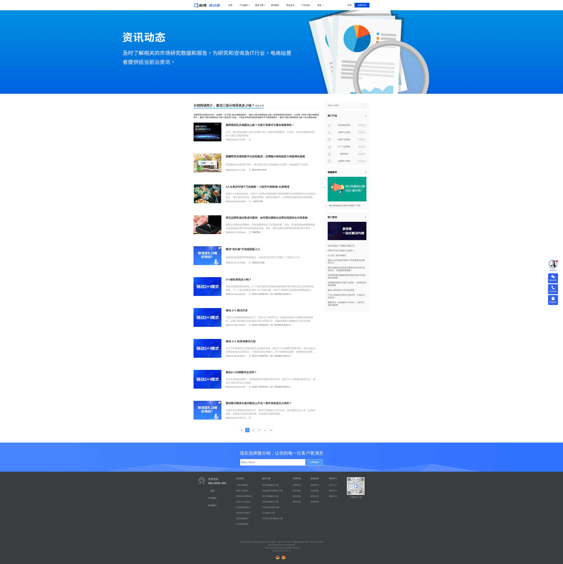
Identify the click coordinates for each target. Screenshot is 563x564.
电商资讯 (315, 485)
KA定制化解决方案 (270, 507)
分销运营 (315, 490)
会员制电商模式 (243, 507)
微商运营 (315, 496)
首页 (230, 5)
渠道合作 (290, 5)
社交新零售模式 (243, 513)
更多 (319, 5)
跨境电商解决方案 (270, 485)
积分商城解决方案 (270, 496)
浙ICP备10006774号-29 (281, 551)
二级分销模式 (242, 485)
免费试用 (362, 5)
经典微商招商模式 (244, 496)
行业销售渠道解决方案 (272, 518)
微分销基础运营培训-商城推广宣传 (345, 205)
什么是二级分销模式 (337, 255)
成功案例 (275, 5)
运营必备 (297, 496)
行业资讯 (306, 5)
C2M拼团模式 (242, 524)
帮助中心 (333, 490)
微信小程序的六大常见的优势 (341, 290)
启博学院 (297, 485)
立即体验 (314, 462)
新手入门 (333, 485)
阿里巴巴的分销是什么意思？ (341, 250)
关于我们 (212, 498)
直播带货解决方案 (270, 502)
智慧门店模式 (242, 490)
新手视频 (297, 490)
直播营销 (315, 502)
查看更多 (361, 125)
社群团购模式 (242, 518)
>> (271, 430)
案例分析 (297, 502)
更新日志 (333, 496)
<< (241, 430)
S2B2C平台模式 (243, 502)
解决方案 (259, 5)
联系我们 (212, 505)
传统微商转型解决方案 (272, 490)
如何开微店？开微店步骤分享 (341, 245)
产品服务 (244, 5)
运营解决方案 (268, 513)
